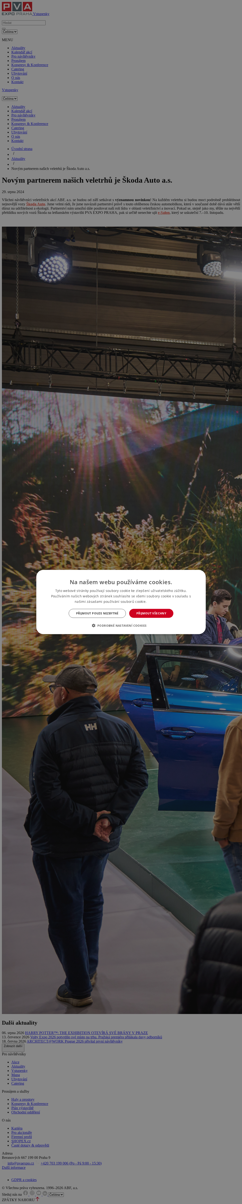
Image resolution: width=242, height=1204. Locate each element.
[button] (121, 625)
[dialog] (121, 602)
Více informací (157, 602)
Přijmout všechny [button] (151, 613)
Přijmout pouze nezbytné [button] (97, 613)
